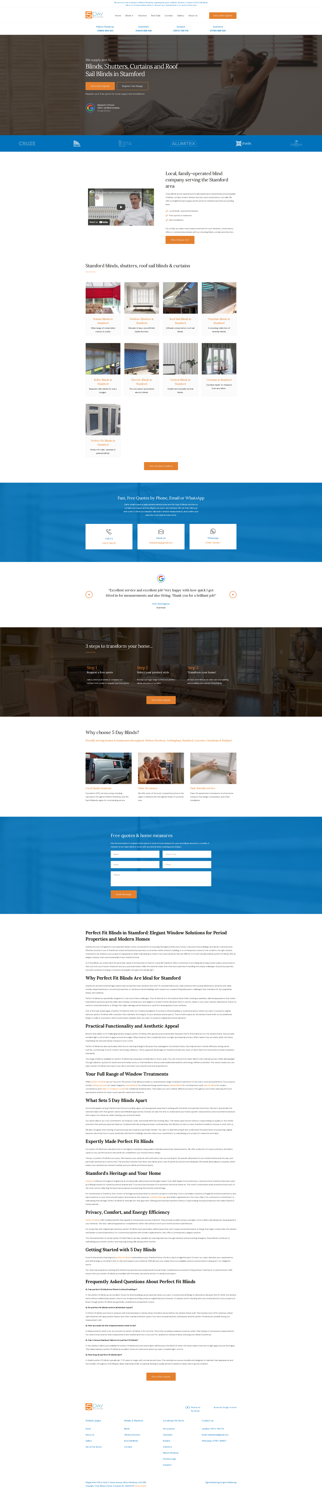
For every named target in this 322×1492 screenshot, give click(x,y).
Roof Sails (155, 15)
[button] (129, 15)
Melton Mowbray (171, 1453)
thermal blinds (131, 1085)
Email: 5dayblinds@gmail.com (215, 1434)
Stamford (90, 1181)
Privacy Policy (141, 1486)
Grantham (167, 1434)
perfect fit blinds (98, 1081)
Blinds (127, 1428)
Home (118, 15)
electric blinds (209, 1085)
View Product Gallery (161, 466)
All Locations (169, 1428)
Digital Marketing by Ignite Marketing (220, 1482)
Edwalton (167, 1465)
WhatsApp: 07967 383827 (214, 1440)
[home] (94, 15)
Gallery (180, 15)
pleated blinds (175, 1085)
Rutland (166, 1440)
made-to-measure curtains (113, 1088)
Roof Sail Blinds (131, 1440)
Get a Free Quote (222, 15)
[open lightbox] (121, 207)
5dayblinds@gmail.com (161, 542)
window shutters (99, 1085)
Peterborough (169, 1459)
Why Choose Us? (180, 239)
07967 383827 (213, 542)
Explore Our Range (132, 86)
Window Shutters (132, 1434)
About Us (192, 15)
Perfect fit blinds (93, 1220)
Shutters (142, 15)
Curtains (169, 15)
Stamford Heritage (157, 1197)
